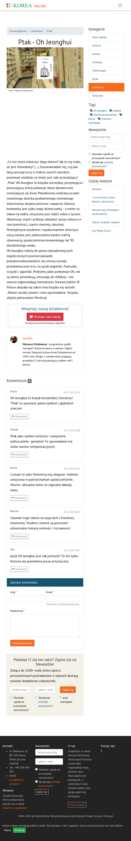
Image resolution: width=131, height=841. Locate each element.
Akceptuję (46, 702)
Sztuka (96, 54)
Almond (96, 189)
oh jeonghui (100, 110)
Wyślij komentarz (22, 643)
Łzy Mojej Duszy (101, 230)
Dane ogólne (99, 37)
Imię (13, 592)
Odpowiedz (20, 416)
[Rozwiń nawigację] (120, 5)
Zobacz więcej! (77, 804)
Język (95, 79)
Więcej (7, 830)
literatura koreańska (105, 114)
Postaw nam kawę (47, 317)
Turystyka (97, 95)
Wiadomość (17, 610)
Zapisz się (68, 689)
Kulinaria (97, 62)
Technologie (99, 70)
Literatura (98, 87)
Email (50, 592)
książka (116, 110)
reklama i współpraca (15, 807)
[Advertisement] (45, 128)
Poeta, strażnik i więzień (106, 222)
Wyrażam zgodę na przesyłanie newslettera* (21, 704)
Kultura (96, 45)
